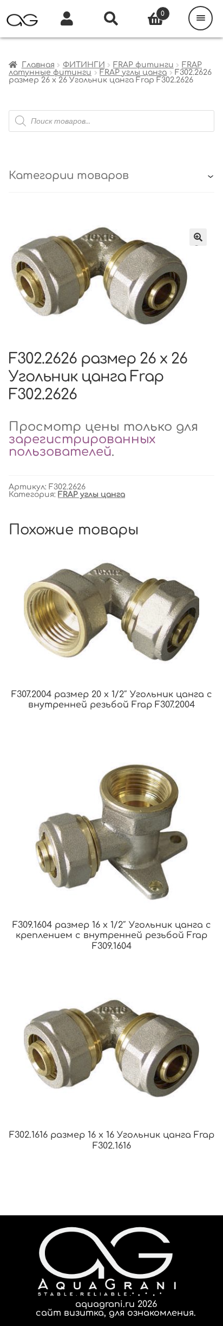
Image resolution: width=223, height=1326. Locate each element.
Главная (38, 65)
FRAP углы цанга (133, 72)
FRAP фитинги (143, 65)
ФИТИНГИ (84, 65)
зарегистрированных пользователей (82, 445)
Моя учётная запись (66, 19)
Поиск (111, 19)
